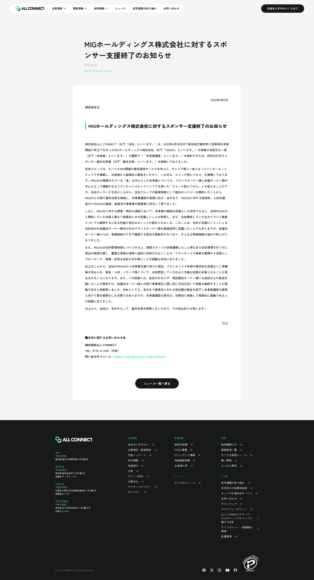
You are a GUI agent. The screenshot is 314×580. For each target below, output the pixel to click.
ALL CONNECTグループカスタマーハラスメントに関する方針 (236, 518)
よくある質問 (229, 465)
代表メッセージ (137, 455)
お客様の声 (181, 465)
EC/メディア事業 (185, 455)
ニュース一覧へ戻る (157, 383)
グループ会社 (136, 476)
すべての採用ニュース (234, 455)
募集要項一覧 (229, 450)
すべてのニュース (185, 483)
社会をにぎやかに (138, 444)
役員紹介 (133, 465)
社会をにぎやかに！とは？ (282, 8)
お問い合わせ (171, 8)
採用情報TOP (229, 444)
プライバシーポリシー (234, 509)
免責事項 (226, 536)
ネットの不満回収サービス (236, 493)
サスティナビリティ (139, 487)
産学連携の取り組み (144, 8)
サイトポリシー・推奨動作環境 (236, 529)
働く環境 (226, 460)
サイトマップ (229, 504)
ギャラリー (134, 492)
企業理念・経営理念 (139, 450)
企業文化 (133, 481)
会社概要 (133, 460)
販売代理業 (181, 444)
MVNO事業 (181, 450)
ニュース (120, 8)
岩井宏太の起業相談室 (234, 488)
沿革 (130, 471)
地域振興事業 (182, 460)
